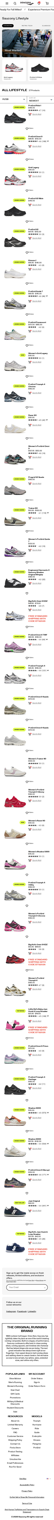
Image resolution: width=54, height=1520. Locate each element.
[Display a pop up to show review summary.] (48, 141)
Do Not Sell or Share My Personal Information (27, 1497)
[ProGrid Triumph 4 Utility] (15, 893)
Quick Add (36, 114)
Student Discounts (15, 1408)
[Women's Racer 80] (15, 831)
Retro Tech (27, 25)
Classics (46, 25)
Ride (37, 1428)
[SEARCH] (15, 3)
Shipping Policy (15, 1440)
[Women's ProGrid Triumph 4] (15, 989)
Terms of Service (39, 1280)
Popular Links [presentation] (15, 1374)
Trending (8, 25)
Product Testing (15, 1452)
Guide (36, 1432)
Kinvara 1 (32, 260)
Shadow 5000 (34, 1108)
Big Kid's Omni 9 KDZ (38, 601)
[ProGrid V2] (15, 240)
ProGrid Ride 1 (34, 106)
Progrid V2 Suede (36, 477)
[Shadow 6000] (15, 1150)
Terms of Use (27, 1503)
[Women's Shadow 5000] (15, 862)
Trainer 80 (33, 508)
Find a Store (15, 1448)
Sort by (32, 98)
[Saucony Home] (27, 3)
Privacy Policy (31, 1280)
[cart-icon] (47, 3)
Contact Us (15, 1444)
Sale (15, 1412)
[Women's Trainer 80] (15, 770)
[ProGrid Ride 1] (15, 116)
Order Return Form (36, 1386)
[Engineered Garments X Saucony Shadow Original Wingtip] (15, 581)
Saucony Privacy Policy (11, 1281)
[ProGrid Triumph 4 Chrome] (15, 395)
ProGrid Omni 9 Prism (38, 1046)
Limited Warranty (15, 1425)
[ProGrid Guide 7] (15, 302)
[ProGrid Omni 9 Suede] (15, 708)
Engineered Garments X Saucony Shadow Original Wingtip (39, 572)
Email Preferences (15, 1463)
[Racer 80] (15, 426)
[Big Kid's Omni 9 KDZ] (15, 613)
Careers (15, 1428)
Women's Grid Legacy (38, 353)
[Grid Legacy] (15, 178)
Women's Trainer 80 (37, 759)
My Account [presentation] (37, 1374)
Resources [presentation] (15, 1416)
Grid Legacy (33, 168)
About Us (15, 1421)
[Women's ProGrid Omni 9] (15, 457)
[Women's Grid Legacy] (15, 364)
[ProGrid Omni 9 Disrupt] (15, 1181)
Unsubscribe (15, 1459)
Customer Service (15, 1436)
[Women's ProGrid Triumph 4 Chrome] (15, 924)
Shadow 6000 (34, 1139)
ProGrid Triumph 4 (36, 666)
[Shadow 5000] (15, 1119)
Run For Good (15, 1467)
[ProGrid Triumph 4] (15, 677)
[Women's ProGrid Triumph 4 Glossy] (15, 800)
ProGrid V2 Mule (35, 198)
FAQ (15, 1432)
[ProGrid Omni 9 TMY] (15, 646)
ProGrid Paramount (37, 322)
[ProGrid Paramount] (15, 333)
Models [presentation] (37, 1416)
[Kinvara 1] (15, 271)
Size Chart (15, 1390)
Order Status (36, 1378)
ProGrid (36, 1448)
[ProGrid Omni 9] (15, 147)
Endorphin (37, 1436)
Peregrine (37, 1444)
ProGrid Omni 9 (35, 137)
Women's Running (15, 1386)
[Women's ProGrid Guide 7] (15, 550)
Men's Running (15, 1382)
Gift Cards (15, 1394)
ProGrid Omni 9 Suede (38, 697)
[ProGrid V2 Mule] (15, 209)
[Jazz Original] (15, 1212)
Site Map (22, 1479)
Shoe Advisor (15, 1378)
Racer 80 (32, 415)
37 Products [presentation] (34, 90)
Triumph (36, 1421)
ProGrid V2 (33, 229)
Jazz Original (34, 1201)
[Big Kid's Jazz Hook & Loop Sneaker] (15, 1245)
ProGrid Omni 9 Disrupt (39, 1170)
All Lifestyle (14, 90)
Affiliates (15, 1455)
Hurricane (36, 1425)
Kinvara (36, 1440)
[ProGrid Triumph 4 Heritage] (15, 1088)
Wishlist (27, 129)
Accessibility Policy (27, 1485)
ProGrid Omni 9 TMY (37, 635)
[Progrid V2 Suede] (15, 488)
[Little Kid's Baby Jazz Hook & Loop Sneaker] (15, 1023)
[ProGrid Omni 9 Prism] (15, 1057)
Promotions (15, 1398)
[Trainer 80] (15, 519)
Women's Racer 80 (36, 821)
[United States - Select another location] (47, 1479)
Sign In (37, 1382)
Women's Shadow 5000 (38, 852)
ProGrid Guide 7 (35, 291)
